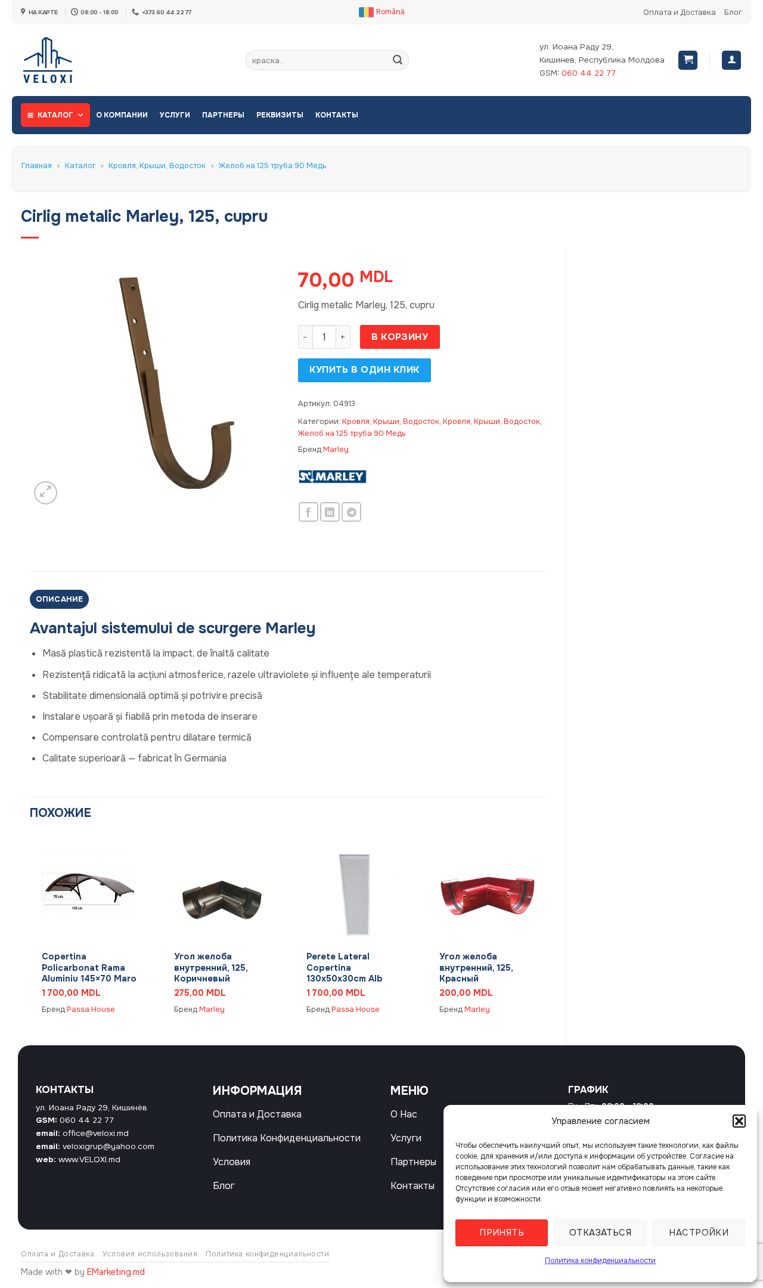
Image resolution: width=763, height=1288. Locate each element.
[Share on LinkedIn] (330, 512)
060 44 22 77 (589, 73)
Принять (501, 1233)
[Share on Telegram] (351, 512)
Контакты (336, 115)
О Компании (122, 115)
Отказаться (600, 1233)
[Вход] (731, 60)
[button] (739, 1121)
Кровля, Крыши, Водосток (157, 166)
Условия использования (150, 1254)
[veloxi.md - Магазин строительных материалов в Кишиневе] (60, 60)
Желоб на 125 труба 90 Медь (273, 166)
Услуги (175, 115)
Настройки (698, 1233)
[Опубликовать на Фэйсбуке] (308, 512)
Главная (36, 166)
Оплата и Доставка (679, 12)
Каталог (55, 115)
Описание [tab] (59, 599)
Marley (336, 449)
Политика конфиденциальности (600, 1260)
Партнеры (223, 115)
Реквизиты (279, 115)
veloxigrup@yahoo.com (108, 1146)
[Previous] (30, 930)
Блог (733, 12)
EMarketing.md (116, 1272)
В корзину (399, 337)
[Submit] (397, 60)
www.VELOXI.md (89, 1159)
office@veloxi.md (96, 1133)
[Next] (547, 930)
